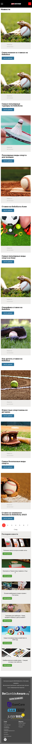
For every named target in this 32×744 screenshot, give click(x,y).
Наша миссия (7, 725)
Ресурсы (21, 726)
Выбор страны (22, 723)
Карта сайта (21, 725)
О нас (5, 723)
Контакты (6, 734)
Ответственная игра (7, 737)
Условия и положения (6, 727)
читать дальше (7, 553)
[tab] (6, 9)
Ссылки (6, 732)
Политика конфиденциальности (9, 730)
